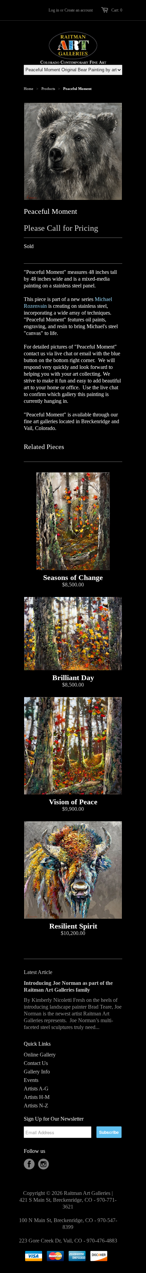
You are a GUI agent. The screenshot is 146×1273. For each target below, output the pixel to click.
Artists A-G (36, 1088)
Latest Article (38, 972)
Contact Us (36, 1063)
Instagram (43, 1164)
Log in (54, 10)
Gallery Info (37, 1071)
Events (31, 1080)
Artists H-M (37, 1097)
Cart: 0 (116, 10)
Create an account (79, 10)
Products (48, 89)
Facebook (29, 1164)
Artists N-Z (36, 1105)
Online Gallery (40, 1054)
